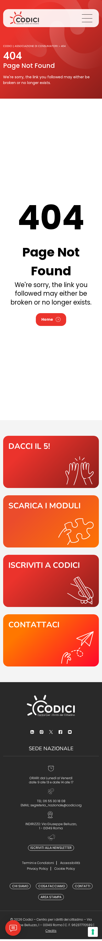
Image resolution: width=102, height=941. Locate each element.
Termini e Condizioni (38, 863)
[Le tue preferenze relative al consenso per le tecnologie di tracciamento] (93, 932)
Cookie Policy (64, 868)
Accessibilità (70, 863)
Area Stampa (51, 897)
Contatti (82, 886)
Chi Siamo (20, 886)
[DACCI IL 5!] (51, 462)
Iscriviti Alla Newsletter (51, 847)
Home (47, 319)
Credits (51, 930)
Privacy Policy (37, 868)
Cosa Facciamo (51, 886)
